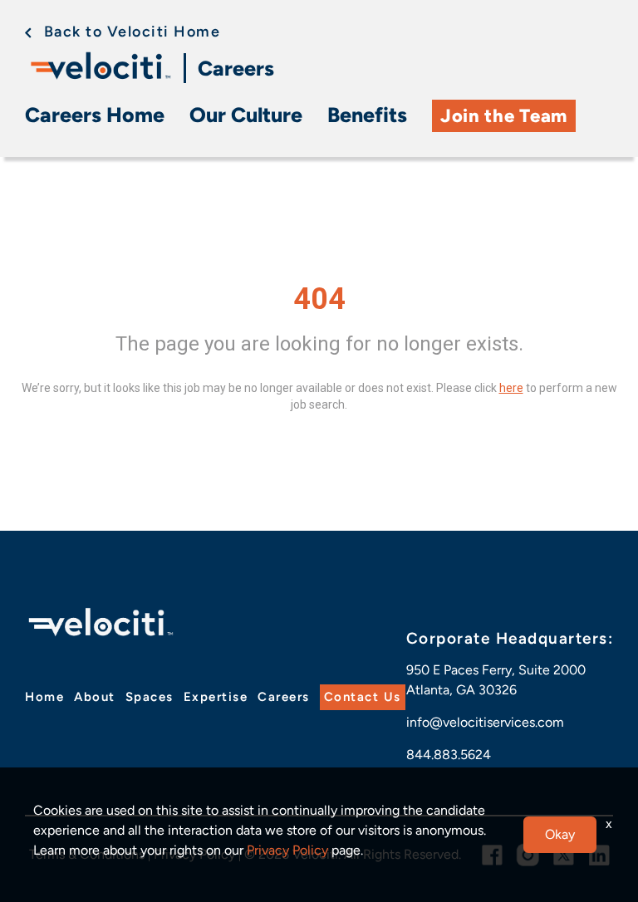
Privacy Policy (287, 850)
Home (44, 696)
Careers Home (94, 114)
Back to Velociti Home (132, 31)
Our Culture (245, 114)
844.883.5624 (448, 754)
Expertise (216, 696)
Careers (236, 68)
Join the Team (503, 116)
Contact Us (362, 696)
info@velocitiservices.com (485, 722)
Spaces (149, 696)
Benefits (367, 114)
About (94, 696)
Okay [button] (560, 834)
